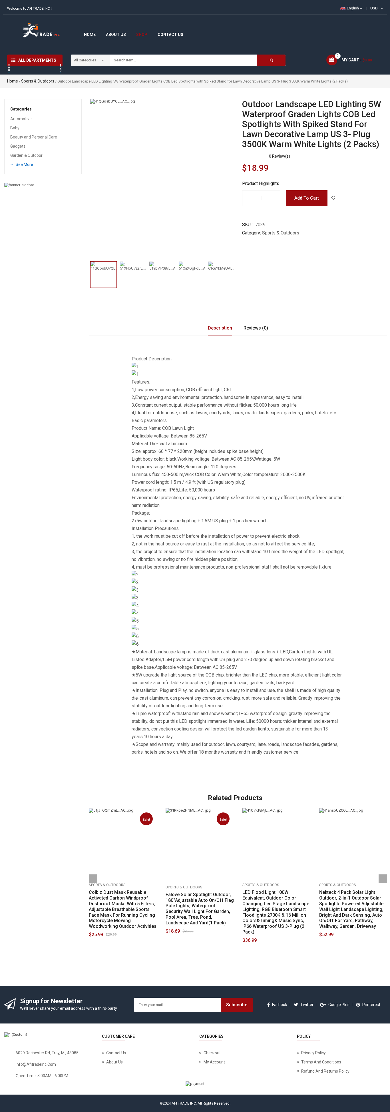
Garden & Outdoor (26, 155)
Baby (14, 128)
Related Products (235, 798)
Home (12, 81)
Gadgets (17, 146)
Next (234, 271)
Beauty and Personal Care (33, 137)
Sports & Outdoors (37, 81)
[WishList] (333, 198)
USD (374, 8)
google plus (338, 1004)
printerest (371, 1004)
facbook (279, 1004)
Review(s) (279, 156)
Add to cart (306, 198)
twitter (306, 1004)
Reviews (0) (256, 328)
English (353, 8)
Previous (90, 271)
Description (220, 328)
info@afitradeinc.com (36, 1064)
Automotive (21, 119)
